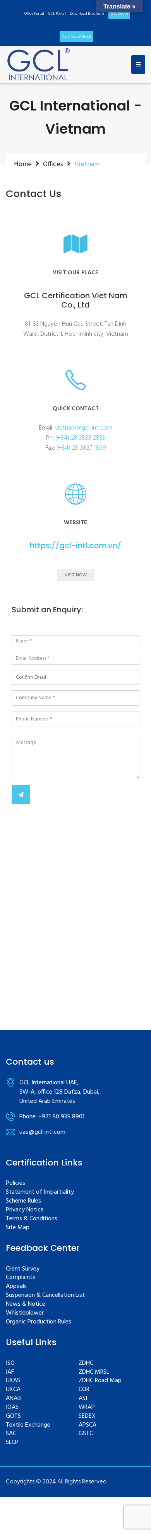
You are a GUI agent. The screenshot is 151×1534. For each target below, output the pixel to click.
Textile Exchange (28, 1425)
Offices (53, 164)
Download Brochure (87, 13)
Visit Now (76, 575)
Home (23, 164)
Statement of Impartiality (40, 1192)
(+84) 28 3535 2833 (80, 438)
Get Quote (119, 13)
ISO (10, 1363)
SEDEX (87, 1416)
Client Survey (22, 1269)
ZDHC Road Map (100, 1380)
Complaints (20, 1277)
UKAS (13, 1380)
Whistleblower (25, 1313)
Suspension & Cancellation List (45, 1295)
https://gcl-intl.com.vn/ (75, 545)
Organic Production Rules (38, 1322)
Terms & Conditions (31, 1219)
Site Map (17, 1227)
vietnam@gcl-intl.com (83, 428)
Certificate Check (76, 37)
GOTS (13, 1416)
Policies (15, 1183)
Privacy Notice (25, 1210)
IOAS (12, 1407)
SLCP (12, 1442)
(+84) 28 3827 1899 (81, 448)
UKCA (13, 1389)
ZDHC (86, 1363)
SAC (11, 1433)
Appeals (16, 1286)
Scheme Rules (23, 1201)
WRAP (87, 1407)
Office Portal (34, 13)
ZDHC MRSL (94, 1372)
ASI (83, 1398)
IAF (10, 1372)
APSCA (87, 1425)
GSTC (86, 1433)
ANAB (13, 1398)
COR (84, 1389)
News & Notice (25, 1304)
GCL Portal (57, 13)
